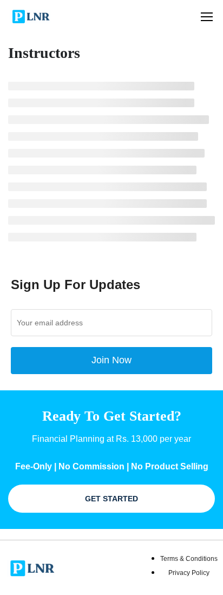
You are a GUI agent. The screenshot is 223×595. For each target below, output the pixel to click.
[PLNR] (30, 567)
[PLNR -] (29, 16)
